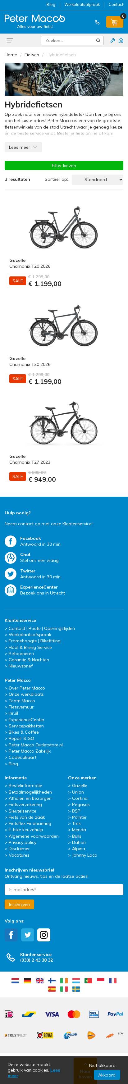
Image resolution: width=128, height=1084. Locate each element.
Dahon (79, 842)
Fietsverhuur (21, 707)
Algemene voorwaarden (34, 836)
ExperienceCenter (26, 719)
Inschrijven (19, 904)
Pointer (79, 817)
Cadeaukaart (22, 757)
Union (78, 792)
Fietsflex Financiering (30, 823)
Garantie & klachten (29, 660)
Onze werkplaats (26, 694)
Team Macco (22, 701)
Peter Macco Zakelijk (30, 751)
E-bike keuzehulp (26, 829)
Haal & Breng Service (30, 647)
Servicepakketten (26, 726)
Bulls (76, 836)
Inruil (13, 713)
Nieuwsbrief (21, 666)
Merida (79, 829)
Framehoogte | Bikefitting (35, 641)
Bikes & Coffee (24, 732)
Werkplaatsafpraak (82, 4)
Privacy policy (22, 842)
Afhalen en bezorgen (30, 798)
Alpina (78, 848)
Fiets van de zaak (27, 817)
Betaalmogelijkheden (30, 792)
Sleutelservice (22, 811)
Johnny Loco (84, 855)
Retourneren (21, 653)
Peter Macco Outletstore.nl (36, 745)
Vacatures (19, 855)
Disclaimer (19, 848)
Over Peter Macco (27, 688)
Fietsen (32, 54)
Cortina (80, 798)
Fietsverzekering (25, 804)
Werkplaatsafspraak (30, 634)
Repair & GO (21, 738)
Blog (51, 4)
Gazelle (79, 785)
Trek (76, 823)
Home (11, 54)
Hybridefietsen (61, 54)
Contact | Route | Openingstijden (42, 628)
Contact (116, 4)
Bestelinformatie (25, 785)
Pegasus (81, 804)
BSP (76, 811)
